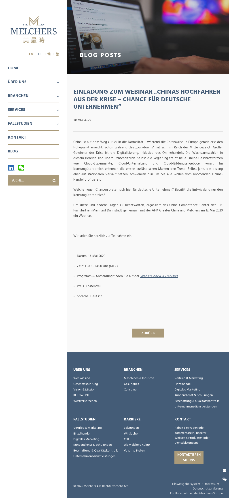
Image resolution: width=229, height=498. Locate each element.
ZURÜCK (148, 333)
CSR (126, 439)
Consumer (131, 389)
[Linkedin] (11, 168)
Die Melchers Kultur (137, 445)
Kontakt (17, 137)
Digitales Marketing (187, 389)
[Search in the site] (54, 180)
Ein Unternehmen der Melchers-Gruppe (196, 493)
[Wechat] (21, 168)
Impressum (211, 484)
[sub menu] (55, 83)
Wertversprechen (85, 401)
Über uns (17, 82)
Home (13, 68)
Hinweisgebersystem (186, 484)
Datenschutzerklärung (208, 488)
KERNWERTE (81, 395)
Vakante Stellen (134, 450)
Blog (13, 151)
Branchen (18, 96)
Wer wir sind (81, 378)
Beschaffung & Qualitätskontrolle (196, 401)
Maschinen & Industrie (139, 378)
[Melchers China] (34, 30)
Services (16, 109)
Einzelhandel (182, 384)
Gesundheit (131, 384)
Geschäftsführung (85, 384)
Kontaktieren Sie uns (189, 457)
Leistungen (131, 428)
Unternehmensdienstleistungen (195, 406)
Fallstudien (20, 123)
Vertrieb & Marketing (188, 378)
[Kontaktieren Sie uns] (224, 470)
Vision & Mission (84, 389)
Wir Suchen (131, 433)
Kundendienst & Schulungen (193, 395)
